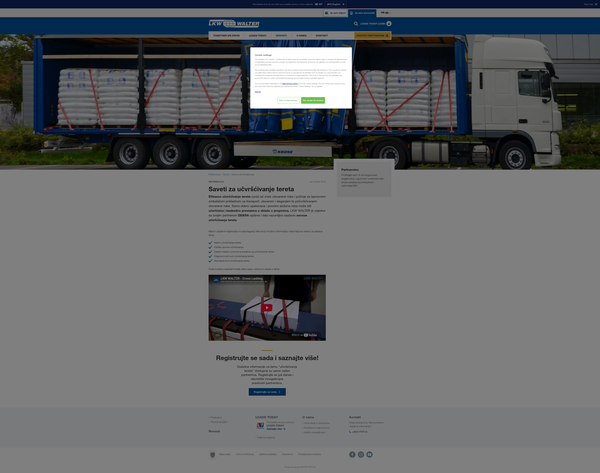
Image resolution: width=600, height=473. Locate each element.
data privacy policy (290, 83)
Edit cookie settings (288, 100)
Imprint (258, 92)
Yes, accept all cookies (313, 100)
